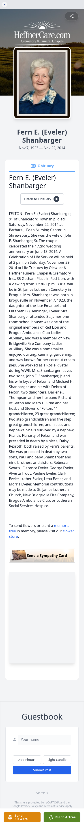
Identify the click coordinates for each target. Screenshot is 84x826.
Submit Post (42, 770)
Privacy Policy (29, 806)
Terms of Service (54, 806)
